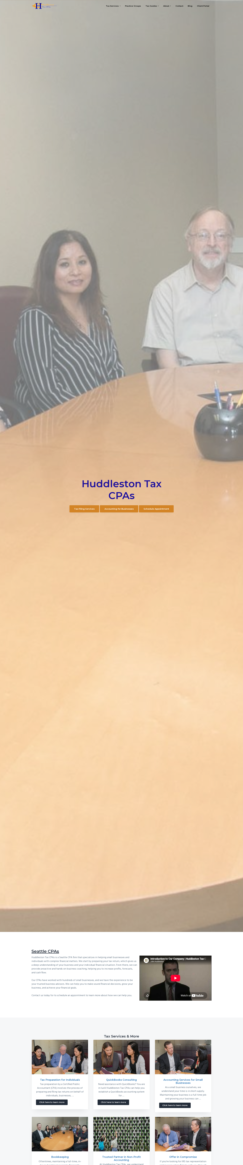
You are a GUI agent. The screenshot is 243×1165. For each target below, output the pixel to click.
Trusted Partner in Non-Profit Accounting (121, 1158)
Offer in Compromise (183, 1157)
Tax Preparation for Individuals (60, 1079)
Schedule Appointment (156, 508)
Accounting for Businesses (119, 508)
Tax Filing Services (84, 508)
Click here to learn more (53, 1103)
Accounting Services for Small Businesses (183, 1081)
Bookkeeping (60, 1157)
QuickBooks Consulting (121, 1079)
